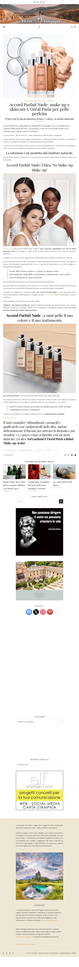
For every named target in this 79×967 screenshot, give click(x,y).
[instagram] (41, 2)
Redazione (9, 455)
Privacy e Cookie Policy (51, 953)
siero (56, 450)
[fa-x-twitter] (38, 2)
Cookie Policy (30, 944)
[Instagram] (43, 612)
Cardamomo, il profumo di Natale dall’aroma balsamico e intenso (38, 485)
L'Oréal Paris (39, 450)
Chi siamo (34, 953)
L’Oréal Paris (7, 249)
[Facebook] (29, 612)
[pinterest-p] (43, 2)
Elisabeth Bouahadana (26, 450)
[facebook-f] (35, 2)
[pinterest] (50, 612)
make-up (48, 450)
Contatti (40, 953)
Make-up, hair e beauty (44, 101)
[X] (36, 612)
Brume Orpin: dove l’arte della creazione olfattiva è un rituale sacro (14, 485)
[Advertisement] (31, 632)
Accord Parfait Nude (10, 450)
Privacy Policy (21, 944)
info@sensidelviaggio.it (49, 920)
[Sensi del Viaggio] (39, 14)
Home (28, 953)
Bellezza (29, 101)
